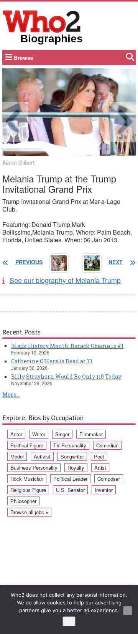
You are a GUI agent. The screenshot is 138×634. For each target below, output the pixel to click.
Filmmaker (91, 434)
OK (69, 621)
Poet (99, 456)
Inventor (104, 489)
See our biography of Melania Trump (65, 280)
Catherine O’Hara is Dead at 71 (51, 361)
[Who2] (41, 21)
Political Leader (70, 478)
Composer (108, 478)
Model (17, 456)
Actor (16, 434)
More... (11, 394)
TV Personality (69, 445)
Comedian (107, 445)
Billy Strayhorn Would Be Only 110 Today (66, 376)
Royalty (75, 467)
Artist (100, 467)
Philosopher (23, 501)
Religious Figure (28, 489)
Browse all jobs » (29, 512)
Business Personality (34, 467)
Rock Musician (26, 478)
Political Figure (26, 445)
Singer (62, 434)
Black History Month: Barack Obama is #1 (67, 345)
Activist (42, 456)
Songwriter (72, 456)
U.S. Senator (70, 489)
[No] (127, 610)
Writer (38, 434)
